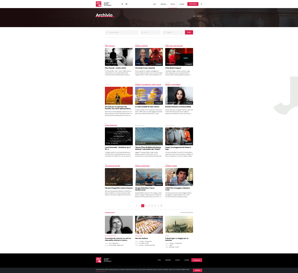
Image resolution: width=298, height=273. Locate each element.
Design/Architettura (110, 236)
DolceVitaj (163, 4)
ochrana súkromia (100, 271)
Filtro (189, 32)
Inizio (154, 4)
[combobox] (150, 32)
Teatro (167, 236)
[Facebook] (122, 4)
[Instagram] (126, 4)
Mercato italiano (141, 238)
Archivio (173, 4)
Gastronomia (138, 236)
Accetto (197, 270)
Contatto (182, 4)
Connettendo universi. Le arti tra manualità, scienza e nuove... (118, 239)
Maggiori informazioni (187, 212)
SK (201, 4)
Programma (192, 4)
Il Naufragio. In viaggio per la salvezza (176, 239)
